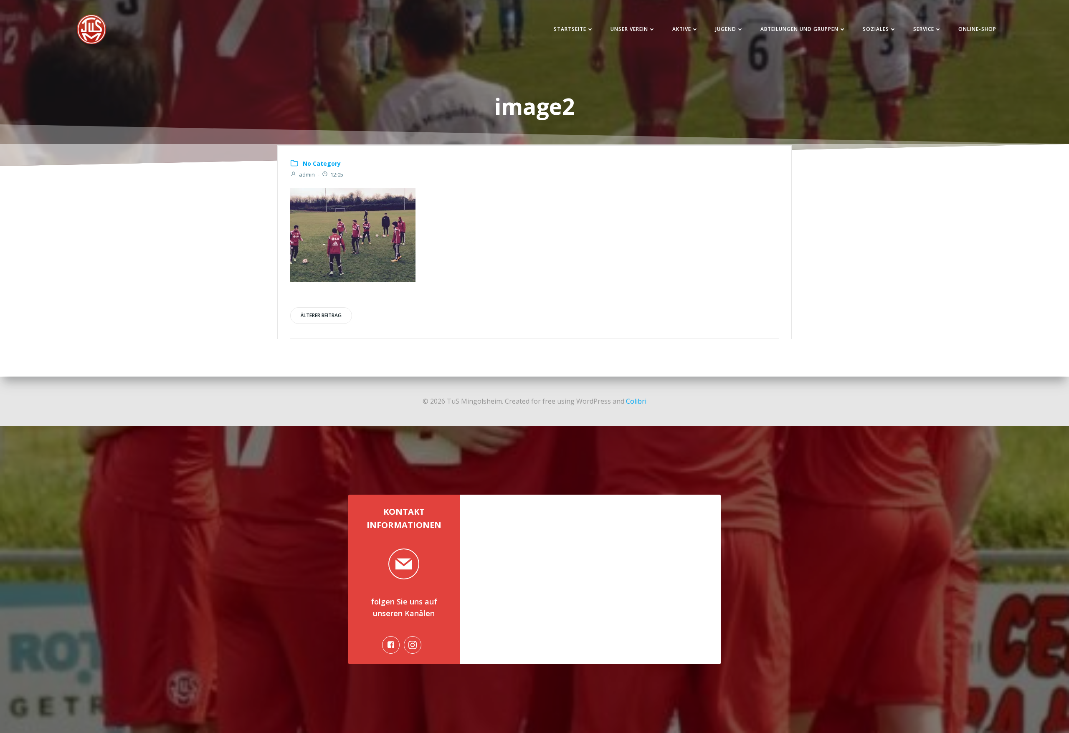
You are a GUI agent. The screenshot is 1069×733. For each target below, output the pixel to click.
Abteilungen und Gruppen (799, 29)
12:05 (336, 174)
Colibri (636, 401)
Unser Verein (629, 29)
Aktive (681, 29)
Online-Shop (977, 29)
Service (923, 29)
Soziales (876, 29)
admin (307, 174)
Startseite (570, 29)
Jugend (725, 29)
